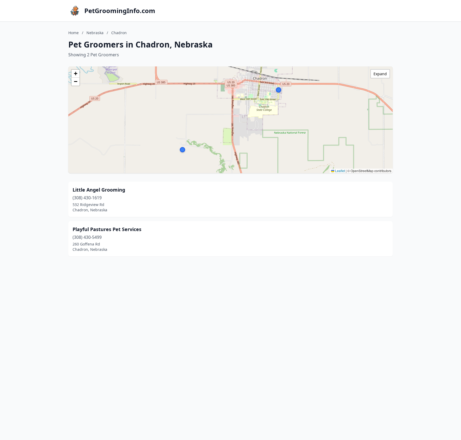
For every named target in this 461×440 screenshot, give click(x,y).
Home (73, 32)
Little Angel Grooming (99, 190)
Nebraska (95, 32)
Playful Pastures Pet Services (107, 229)
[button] (278, 90)
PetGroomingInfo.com (119, 10)
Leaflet (339, 170)
